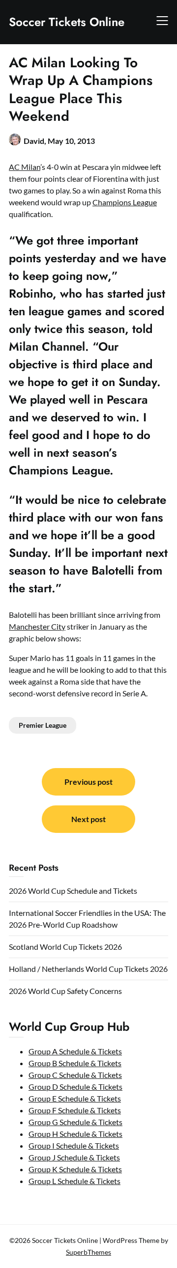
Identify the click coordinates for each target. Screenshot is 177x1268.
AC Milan (24, 166)
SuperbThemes (88, 1252)
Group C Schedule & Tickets (75, 1074)
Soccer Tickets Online (66, 21)
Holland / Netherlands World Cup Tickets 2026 (88, 968)
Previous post (88, 781)
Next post (88, 819)
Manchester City (37, 626)
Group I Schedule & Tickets (74, 1145)
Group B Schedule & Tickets (75, 1063)
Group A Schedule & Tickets (75, 1051)
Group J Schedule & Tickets (74, 1157)
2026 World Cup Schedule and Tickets (73, 890)
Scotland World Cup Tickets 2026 (65, 946)
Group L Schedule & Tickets (74, 1180)
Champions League (124, 202)
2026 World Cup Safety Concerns (65, 990)
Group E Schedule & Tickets (75, 1098)
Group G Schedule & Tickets (75, 1122)
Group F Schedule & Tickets (75, 1110)
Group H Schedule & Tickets (75, 1133)
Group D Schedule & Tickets (75, 1086)
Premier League (42, 725)
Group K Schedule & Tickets (75, 1169)
